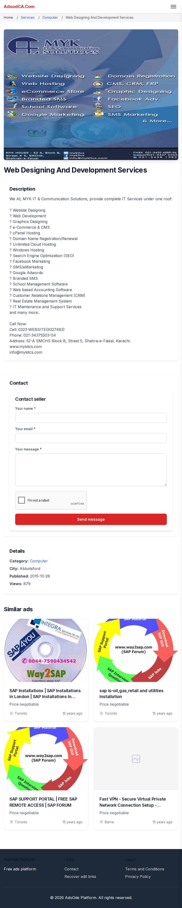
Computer (50, 17)
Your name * (25, 408)
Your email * (25, 429)
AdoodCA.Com (19, 6)
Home (8, 17)
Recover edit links (80, 876)
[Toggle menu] (173, 6)
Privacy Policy (138, 876)
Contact (71, 869)
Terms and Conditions (144, 869)
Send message (91, 519)
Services (28, 17)
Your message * (28, 449)
